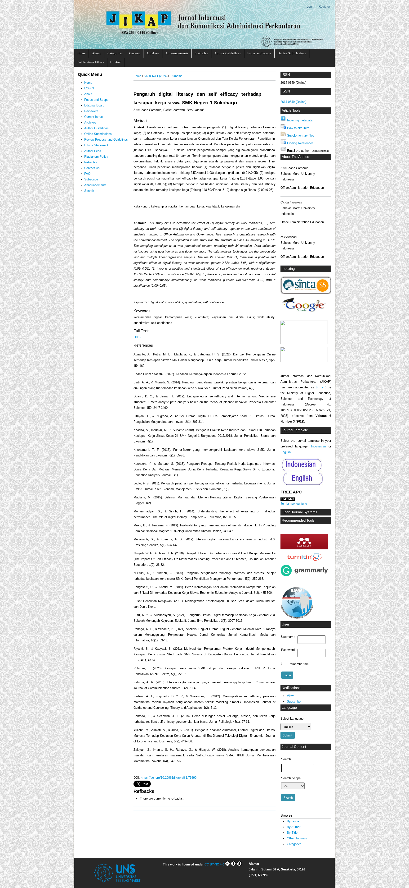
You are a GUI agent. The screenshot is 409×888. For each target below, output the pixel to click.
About (96, 53)
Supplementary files (300, 135)
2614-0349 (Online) (293, 102)
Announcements (176, 53)
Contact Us (92, 168)
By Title (292, 832)
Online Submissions (292, 53)
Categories (115, 53)
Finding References (300, 143)
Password (288, 650)
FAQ (87, 173)
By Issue (293, 821)
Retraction (91, 162)
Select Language (291, 718)
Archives (153, 53)
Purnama (176, 76)
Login (310, 6)
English (285, 452)
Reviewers (91, 111)
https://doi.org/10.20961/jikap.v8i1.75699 (168, 777)
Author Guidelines (227, 53)
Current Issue (93, 117)
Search (89, 191)
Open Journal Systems (299, 512)
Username (288, 637)
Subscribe (294, 701)
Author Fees (92, 151)
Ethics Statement (96, 145)
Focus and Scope (259, 53)
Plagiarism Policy (96, 156)
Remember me (299, 664)
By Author (293, 827)
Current (134, 53)
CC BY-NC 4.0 (214, 864)
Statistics (201, 53)
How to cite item (298, 128)
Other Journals (297, 838)
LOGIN (89, 88)
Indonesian (318, 446)
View (290, 696)
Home (81, 53)
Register (324, 6)
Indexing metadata (299, 120)
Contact (116, 62)
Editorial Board (94, 105)
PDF (138, 337)
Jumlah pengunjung (293, 503)
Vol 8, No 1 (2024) (156, 76)
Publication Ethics (90, 62)
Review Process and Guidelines (106, 139)
